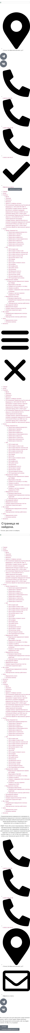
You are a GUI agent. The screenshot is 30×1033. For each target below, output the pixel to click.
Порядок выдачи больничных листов (16, 308)
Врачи (7, 196)
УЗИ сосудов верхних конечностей (18, 252)
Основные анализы (11, 322)
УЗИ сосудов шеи (13, 249)
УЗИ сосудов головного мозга (16, 262)
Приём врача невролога (15, 240)
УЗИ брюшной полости (14, 271)
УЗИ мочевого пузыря (14, 272)
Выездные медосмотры (14, 298)
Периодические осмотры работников (18, 303)
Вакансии (8, 201)
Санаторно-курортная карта (13, 310)
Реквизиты (9, 200)
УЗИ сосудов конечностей (15, 256)
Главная (5, 191)
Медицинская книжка (12, 306)
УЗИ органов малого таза (15, 257)
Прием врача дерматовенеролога (17, 232)
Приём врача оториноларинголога (18, 239)
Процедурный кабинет (12, 305)
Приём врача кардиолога (15, 237)
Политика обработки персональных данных (18, 227)
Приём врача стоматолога (15, 242)
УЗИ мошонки (12, 269)
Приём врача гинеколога (15, 245)
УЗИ (7, 247)
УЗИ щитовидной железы (15, 276)
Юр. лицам (6, 311)
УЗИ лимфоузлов (13, 266)
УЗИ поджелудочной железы (16, 278)
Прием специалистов (11, 230)
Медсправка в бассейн (14, 284)
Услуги (4, 228)
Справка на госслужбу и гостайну (17, 286)
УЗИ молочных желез (14, 274)
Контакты (5, 323)
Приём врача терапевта (15, 234)
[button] (15, 355)
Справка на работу (13, 288)
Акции (4, 193)
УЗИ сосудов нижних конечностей (17, 254)
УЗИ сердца (11, 259)
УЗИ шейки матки (13, 267)
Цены (4, 318)
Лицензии (8, 198)
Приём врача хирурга (14, 235)
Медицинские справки (12, 279)
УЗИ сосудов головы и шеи (15, 250)
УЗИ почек (11, 261)
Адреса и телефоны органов (13, 203)
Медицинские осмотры (12, 296)
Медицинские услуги (11, 320)
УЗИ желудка (12, 264)
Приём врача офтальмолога (16, 244)
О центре (5, 195)
